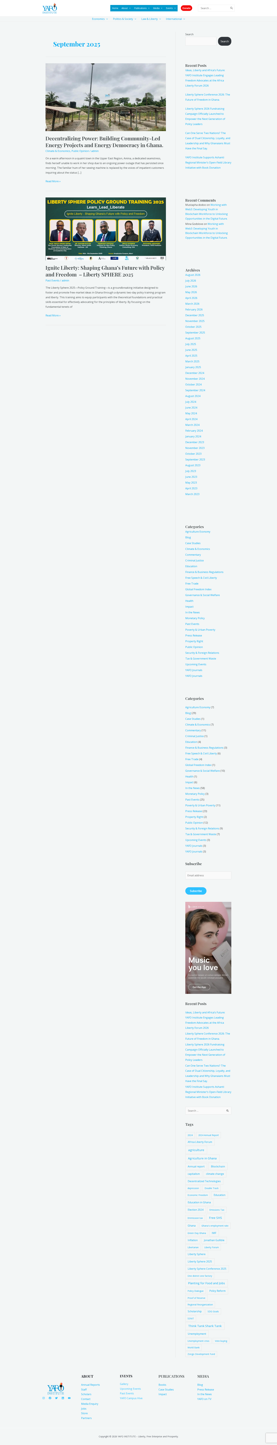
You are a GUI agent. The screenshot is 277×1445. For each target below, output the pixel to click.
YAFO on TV (204, 1399)
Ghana (192, 1225)
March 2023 (192, 494)
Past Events (52, 280)
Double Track (211, 1188)
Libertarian (193, 1247)
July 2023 (190, 471)
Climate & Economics (58, 151)
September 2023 (195, 459)
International (174, 19)
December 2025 (194, 315)
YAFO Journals (193, 670)
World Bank (194, 1347)
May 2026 (191, 292)
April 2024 (191, 419)
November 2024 (195, 378)
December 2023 (194, 442)
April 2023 (191, 488)
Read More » (53, 181)
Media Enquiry (89, 1404)
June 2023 (191, 477)
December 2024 (194, 373)
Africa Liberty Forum (200, 1142)
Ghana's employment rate (214, 1225)
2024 (190, 1135)
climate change (215, 1174)
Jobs (83, 1408)
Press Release (193, 635)
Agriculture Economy (197, 531)
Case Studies (193, 543)
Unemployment (197, 1334)
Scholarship (195, 1311)
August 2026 (192, 275)
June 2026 (191, 286)
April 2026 (191, 298)
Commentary (193, 554)
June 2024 (191, 407)
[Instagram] (43, 1398)
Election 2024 (195, 1209)
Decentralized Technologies (204, 1181)
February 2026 (194, 309)
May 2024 (191, 413)
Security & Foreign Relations (202, 653)
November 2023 (195, 448)
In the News (192, 612)
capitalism (194, 1174)
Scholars (86, 1394)
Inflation (193, 1240)
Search (189, 34)
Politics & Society (123, 19)
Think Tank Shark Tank (205, 1326)
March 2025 (192, 361)
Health (189, 601)
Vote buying (221, 1340)
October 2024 (193, 384)
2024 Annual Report (208, 1135)
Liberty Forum (211, 1247)
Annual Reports (90, 1385)
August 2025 (192, 338)
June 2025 (191, 350)
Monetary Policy (195, 618)
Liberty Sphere (197, 1254)
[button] (186, 8)
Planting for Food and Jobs (206, 1283)
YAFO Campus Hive (131, 1398)
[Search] (232, 8)
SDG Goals (213, 1311)
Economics (98, 19)
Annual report (196, 1166)
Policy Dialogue (196, 1290)
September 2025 (195, 332)
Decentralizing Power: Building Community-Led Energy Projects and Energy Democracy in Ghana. (104, 141)
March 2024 (192, 425)
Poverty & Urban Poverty (200, 629)
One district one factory (200, 1275)
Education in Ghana (199, 1202)
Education (191, 566)
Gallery (124, 1384)
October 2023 (193, 453)
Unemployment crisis (198, 1340)
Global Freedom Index (198, 589)
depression (193, 1188)
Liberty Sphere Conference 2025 (207, 1268)
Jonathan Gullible (214, 1240)
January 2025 (193, 367)
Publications (140, 8)
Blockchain (218, 1166)
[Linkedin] (63, 1398)
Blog (188, 537)
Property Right (194, 641)
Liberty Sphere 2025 (200, 1261)
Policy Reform (217, 1291)
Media (156, 8)
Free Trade (191, 583)
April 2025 (191, 355)
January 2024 (193, 436)
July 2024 (190, 402)
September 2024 (195, 390)
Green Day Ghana (197, 1233)
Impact (189, 606)
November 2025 (195, 321)
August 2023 (192, 465)
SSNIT (191, 1318)
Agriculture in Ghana (202, 1158)
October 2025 (193, 327)
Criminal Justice (194, 560)
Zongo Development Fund (201, 1354)
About (125, 8)
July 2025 (190, 344)
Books (162, 1385)
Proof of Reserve (196, 1297)
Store (84, 1413)
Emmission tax (195, 1217)
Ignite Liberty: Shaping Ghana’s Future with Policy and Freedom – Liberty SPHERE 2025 (105, 271)
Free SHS (215, 1218)
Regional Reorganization (200, 1304)
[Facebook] (50, 1398)
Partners (86, 1418)
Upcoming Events (195, 664)
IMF (214, 1233)
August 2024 (192, 396)
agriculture (196, 1150)
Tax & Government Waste (200, 658)
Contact (85, 1399)
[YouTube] (69, 1398)
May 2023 (191, 482)
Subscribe (196, 891)
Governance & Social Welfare (202, 595)
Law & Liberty (149, 19)
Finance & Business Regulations (204, 572)
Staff (84, 1389)
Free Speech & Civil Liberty (201, 578)
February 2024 (194, 430)
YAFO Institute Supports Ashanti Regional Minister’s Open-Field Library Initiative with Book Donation (208, 162)
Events (169, 8)
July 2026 (190, 280)
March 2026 (192, 303)
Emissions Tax (216, 1209)
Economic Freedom (198, 1195)
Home (115, 8)
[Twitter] (56, 1398)
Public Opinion (80, 151)
